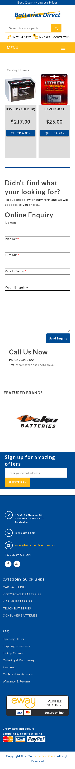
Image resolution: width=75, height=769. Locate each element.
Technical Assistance (17, 674)
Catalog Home (17, 70)
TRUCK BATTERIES (17, 608)
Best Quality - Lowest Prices (38, 2)
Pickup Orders (13, 653)
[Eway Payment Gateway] (37, 705)
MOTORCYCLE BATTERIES (22, 594)
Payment (9, 667)
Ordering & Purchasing (19, 660)
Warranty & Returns (17, 681)
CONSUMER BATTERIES (20, 615)
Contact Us (61, 37)
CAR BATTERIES (15, 587)
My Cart (42, 37)
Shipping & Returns (16, 646)
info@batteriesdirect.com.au (35, 365)
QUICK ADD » (21, 133)
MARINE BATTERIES (17, 601)
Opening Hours (13, 639)
